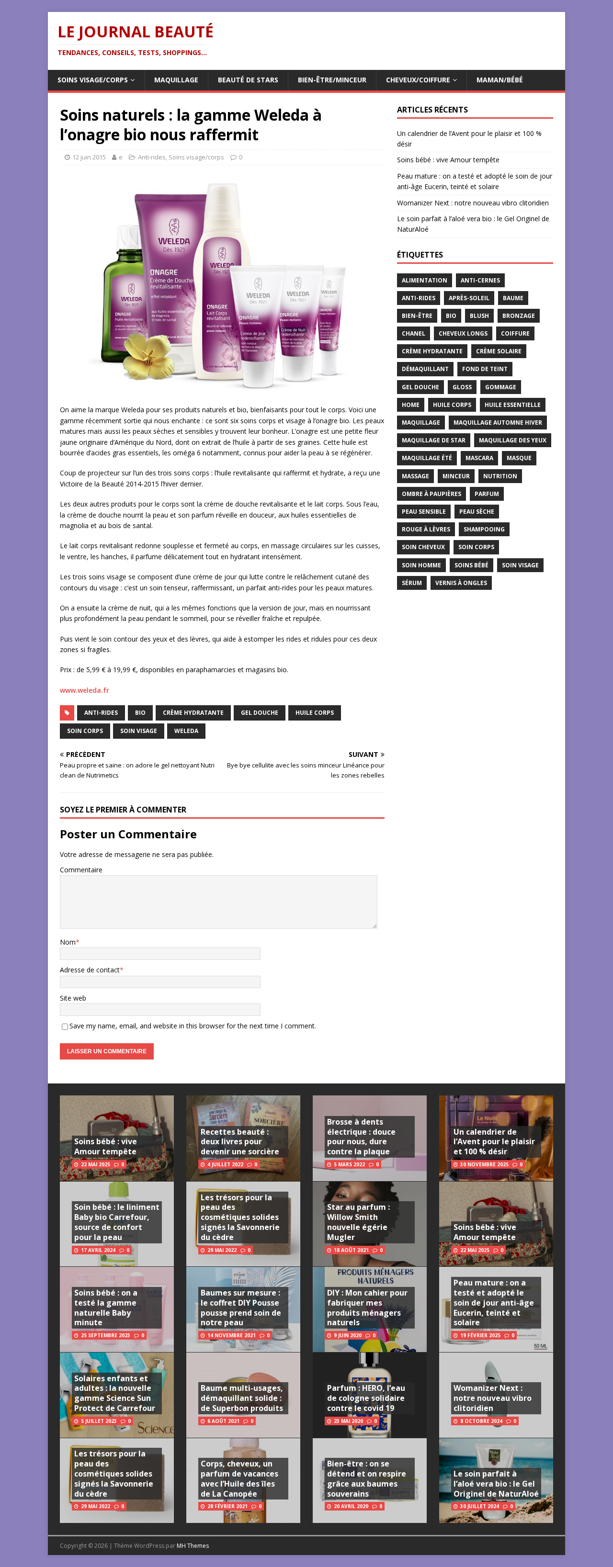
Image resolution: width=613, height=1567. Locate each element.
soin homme (421, 565)
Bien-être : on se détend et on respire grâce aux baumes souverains (366, 1478)
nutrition (500, 476)
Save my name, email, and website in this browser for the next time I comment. (192, 1025)
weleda (186, 731)
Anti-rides (152, 157)
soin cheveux (423, 547)
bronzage (518, 316)
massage (415, 476)
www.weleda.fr (84, 690)
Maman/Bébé (500, 79)
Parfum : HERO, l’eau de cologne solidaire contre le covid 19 (366, 1398)
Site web (73, 998)
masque (519, 458)
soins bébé (471, 565)
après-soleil (469, 298)
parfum (487, 494)
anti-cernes (480, 280)
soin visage (138, 731)
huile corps (314, 713)
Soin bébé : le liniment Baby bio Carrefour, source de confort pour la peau (116, 1222)
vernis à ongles (461, 583)
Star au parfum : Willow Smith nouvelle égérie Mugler (358, 1222)
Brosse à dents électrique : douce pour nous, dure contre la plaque (361, 1136)
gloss (462, 387)
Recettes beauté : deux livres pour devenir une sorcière (240, 1142)
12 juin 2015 (89, 157)
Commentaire (81, 869)
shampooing (484, 529)
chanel (413, 333)
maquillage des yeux (512, 440)
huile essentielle (513, 405)
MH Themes (193, 1546)
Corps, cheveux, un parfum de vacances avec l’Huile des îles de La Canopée (239, 1478)
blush (479, 316)
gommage (500, 387)
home (411, 405)
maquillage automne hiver (498, 422)
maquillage (421, 422)
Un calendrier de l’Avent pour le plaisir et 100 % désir (494, 1142)
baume (513, 298)
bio (140, 713)
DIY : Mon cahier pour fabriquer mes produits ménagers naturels (367, 1307)
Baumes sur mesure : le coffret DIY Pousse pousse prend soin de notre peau (241, 1307)
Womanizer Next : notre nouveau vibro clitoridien (473, 202)
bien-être (417, 316)
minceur (456, 476)
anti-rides (101, 713)
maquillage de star (433, 440)
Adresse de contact (90, 969)
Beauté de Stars (248, 79)
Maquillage (176, 79)
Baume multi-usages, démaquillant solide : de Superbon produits (242, 1398)
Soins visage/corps (92, 79)
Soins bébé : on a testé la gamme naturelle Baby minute (105, 1307)
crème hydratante (193, 713)
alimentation (424, 280)
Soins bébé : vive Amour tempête (448, 159)
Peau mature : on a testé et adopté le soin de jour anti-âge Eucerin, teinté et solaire (494, 1302)
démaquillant (425, 369)
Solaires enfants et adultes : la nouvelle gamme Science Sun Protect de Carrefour (114, 1393)
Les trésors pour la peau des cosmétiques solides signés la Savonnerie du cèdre (113, 1473)
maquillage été (427, 458)
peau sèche (476, 511)
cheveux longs (463, 333)
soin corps (85, 731)
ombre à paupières (431, 494)
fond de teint (485, 369)
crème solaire (499, 351)
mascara (479, 458)
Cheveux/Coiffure (418, 79)
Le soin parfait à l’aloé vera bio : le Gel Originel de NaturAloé (496, 1483)
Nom (68, 942)
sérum (412, 583)
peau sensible (424, 511)
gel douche (259, 713)
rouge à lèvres (426, 529)
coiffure (515, 333)
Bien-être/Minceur (332, 79)
